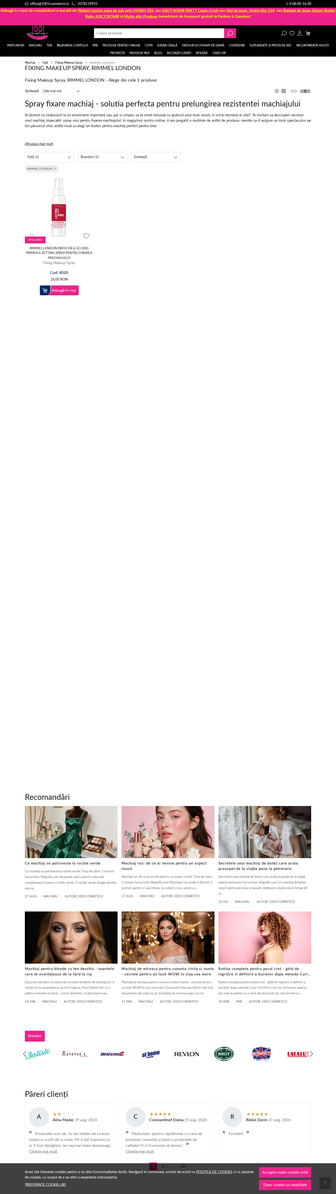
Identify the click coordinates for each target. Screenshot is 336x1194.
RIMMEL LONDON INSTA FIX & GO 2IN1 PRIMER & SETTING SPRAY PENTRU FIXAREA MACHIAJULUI (59, 253)
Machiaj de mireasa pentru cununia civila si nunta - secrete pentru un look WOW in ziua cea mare (168, 971)
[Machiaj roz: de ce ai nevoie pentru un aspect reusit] (168, 832)
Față (45, 62)
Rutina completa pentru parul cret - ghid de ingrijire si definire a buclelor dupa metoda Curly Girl (264, 972)
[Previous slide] (25, 1053)
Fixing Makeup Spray (69, 62)
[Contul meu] (299, 33)
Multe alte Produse (141, 16)
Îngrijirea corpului (72, 45)
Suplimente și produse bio (270, 45)
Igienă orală (167, 45)
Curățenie (237, 45)
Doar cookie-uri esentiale (285, 1185)
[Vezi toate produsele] (293, 91)
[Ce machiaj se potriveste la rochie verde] (71, 832)
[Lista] (277, 91)
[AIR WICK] (37, 1063)
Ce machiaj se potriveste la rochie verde (63, 863)
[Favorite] (291, 33)
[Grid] (284, 91)
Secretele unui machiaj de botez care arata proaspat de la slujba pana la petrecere (258, 866)
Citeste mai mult (43, 1151)
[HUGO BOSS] (261, 1063)
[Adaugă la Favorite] (86, 236)
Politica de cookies (214, 1172)
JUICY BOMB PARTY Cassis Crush (190, 11)
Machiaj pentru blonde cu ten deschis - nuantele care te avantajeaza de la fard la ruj (69, 971)
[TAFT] (75, 1063)
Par (239, 1001)
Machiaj (35, 45)
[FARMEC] (186, 1063)
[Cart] (307, 33)
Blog (158, 53)
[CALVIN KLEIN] (298, 1063)
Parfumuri (15, 45)
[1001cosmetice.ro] (51, 33)
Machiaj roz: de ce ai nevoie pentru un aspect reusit (164, 866)
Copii (149, 45)
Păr (95, 45)
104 (250, 11)
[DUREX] (149, 1063)
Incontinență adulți (312, 45)
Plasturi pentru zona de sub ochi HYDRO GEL (116, 11)
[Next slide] (311, 1053)
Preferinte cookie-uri (45, 1185)
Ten (49, 45)
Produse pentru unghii (121, 45)
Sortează (32, 91)
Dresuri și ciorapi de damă (203, 45)
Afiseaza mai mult (39, 144)
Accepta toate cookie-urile (285, 1172)
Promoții (117, 53)
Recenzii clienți (179, 53)
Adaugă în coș (64, 290)
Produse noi (139, 53)
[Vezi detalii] (31, 236)
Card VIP (219, 53)
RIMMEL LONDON (39, 168)
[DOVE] (224, 1063)
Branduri (35, 1036)
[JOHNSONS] (112, 1063)
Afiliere (202, 53)
